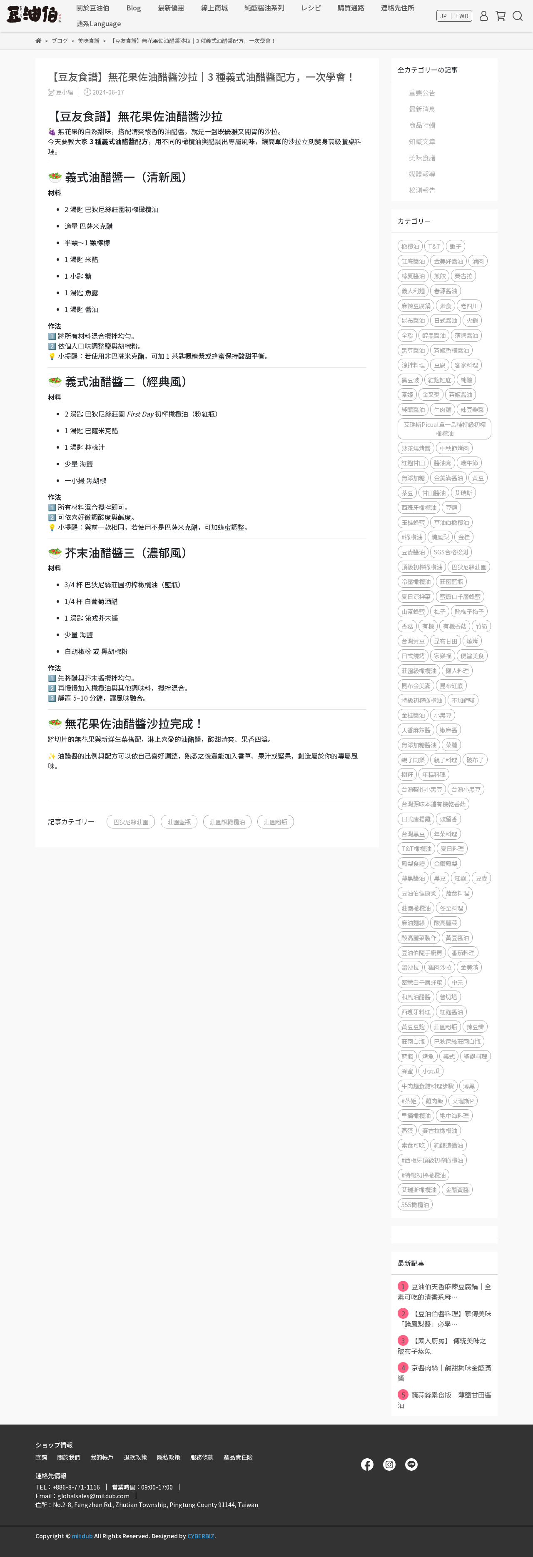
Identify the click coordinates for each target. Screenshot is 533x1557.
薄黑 (469, 1085)
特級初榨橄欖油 (421, 700)
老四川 (469, 305)
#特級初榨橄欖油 (423, 1174)
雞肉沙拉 (439, 967)
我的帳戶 (102, 1457)
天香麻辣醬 (416, 729)
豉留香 (448, 818)
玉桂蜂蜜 (413, 522)
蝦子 (455, 246)
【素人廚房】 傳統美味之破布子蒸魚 (442, 1345)
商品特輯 (422, 125)
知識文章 (422, 141)
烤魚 (428, 1056)
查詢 (41, 1457)
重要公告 (422, 92)
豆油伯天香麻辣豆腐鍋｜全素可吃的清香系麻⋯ (444, 1291)
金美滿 (469, 967)
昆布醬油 (413, 320)
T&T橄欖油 (416, 848)
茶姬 (407, 394)
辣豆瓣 (475, 1026)
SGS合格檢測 (451, 551)
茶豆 (407, 492)
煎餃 (440, 275)
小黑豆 (442, 715)
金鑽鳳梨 (445, 863)
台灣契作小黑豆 (421, 789)
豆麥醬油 (413, 551)
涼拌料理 (413, 364)
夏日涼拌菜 (416, 596)
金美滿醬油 (448, 477)
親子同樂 (413, 759)
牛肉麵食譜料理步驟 (427, 1085)
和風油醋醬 (416, 996)
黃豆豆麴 (413, 1026)
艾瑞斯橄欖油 (418, 1189)
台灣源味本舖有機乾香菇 (433, 803)
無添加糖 (413, 477)
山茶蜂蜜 (413, 611)
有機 (428, 625)
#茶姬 (408, 1100)
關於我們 (68, 1457)
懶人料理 (457, 670)
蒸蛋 (407, 1130)
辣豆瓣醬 (472, 409)
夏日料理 (452, 848)
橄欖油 (410, 246)
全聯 (407, 335)
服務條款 (202, 1457)
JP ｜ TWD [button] (454, 16)
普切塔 (448, 996)
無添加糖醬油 (418, 744)
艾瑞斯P (463, 1100)
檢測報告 (422, 190)
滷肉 (478, 261)
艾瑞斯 (463, 492)
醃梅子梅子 (469, 611)
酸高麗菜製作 (418, 937)
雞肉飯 (434, 1100)
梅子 (440, 611)
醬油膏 (442, 462)
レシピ (311, 7)
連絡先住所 (397, 7)
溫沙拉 (410, 967)
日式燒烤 (413, 655)
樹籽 (407, 774)
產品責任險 (238, 1457)
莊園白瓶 (413, 1041)
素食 (445, 305)
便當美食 (472, 655)
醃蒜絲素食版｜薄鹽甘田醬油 (444, 1400)
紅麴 (460, 877)
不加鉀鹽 (463, 700)
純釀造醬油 (448, 1144)
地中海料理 (454, 1115)
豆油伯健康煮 (418, 892)
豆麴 (451, 507)
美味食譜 (422, 157)
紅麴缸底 (439, 379)
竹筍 (481, 625)
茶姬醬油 (460, 394)
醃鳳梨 (440, 536)
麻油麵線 (413, 922)
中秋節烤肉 (454, 448)
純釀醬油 (413, 409)
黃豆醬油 (457, 937)
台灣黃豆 (413, 640)
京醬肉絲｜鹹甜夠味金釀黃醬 (444, 1372)
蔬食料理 (457, 892)
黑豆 (440, 877)
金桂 (464, 536)
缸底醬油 (413, 261)
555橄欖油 (415, 1204)
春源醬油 (445, 290)
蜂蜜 (407, 1070)
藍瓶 (407, 1056)
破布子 (475, 759)
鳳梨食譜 (413, 863)
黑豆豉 (410, 379)
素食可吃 (413, 1144)
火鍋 (472, 320)
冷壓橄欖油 (416, 581)
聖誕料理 (475, 1056)
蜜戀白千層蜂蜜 (460, 596)
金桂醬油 (413, 715)
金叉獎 (431, 394)
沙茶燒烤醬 (416, 448)
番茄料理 (463, 952)
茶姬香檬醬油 (451, 350)
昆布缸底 (451, 685)
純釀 (466, 379)
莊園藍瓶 (179, 821)
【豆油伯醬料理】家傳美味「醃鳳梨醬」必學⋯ (444, 1318)
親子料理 (445, 759)
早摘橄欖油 (416, 1115)
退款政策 (135, 1457)
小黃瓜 (431, 1070)
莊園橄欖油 (416, 907)
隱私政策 (168, 1457)
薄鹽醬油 (466, 335)
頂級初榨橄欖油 (421, 566)
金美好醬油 (448, 261)
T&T (434, 246)
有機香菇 (454, 625)
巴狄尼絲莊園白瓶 (457, 1041)
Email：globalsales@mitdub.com (82, 1496)
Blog (133, 7)
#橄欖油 (411, 536)
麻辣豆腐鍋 (416, 305)
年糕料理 (434, 774)
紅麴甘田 (413, 462)
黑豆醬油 (413, 350)
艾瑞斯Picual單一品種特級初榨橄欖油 (445, 429)
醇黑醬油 (434, 335)
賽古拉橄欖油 (439, 1130)
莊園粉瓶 (275, 821)
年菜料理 (445, 833)
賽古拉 (463, 275)
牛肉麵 (442, 409)
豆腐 (440, 364)
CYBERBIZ (200, 1536)
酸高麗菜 (445, 922)
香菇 (407, 625)
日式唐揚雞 (416, 818)
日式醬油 (445, 320)
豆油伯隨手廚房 (421, 952)
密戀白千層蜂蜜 (421, 982)
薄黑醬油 (413, 877)
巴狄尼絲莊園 (130, 821)
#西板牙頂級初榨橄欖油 (432, 1159)
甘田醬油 (434, 492)
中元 (457, 982)
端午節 (469, 462)
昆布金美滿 (416, 685)
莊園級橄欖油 (227, 821)
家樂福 (442, 655)
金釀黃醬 (457, 1189)
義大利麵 (413, 290)
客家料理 (466, 364)
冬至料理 (451, 907)
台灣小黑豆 (466, 789)
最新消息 (422, 109)
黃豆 (478, 477)
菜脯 (451, 744)
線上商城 (214, 7)
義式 (449, 1056)
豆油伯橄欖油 (451, 522)
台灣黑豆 (413, 833)
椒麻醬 (448, 729)
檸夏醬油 (413, 275)
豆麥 (481, 877)
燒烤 (472, 640)
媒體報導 (422, 174)
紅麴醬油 (451, 1011)
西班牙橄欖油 (418, 507)
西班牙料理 (416, 1011)
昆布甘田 (445, 640)
